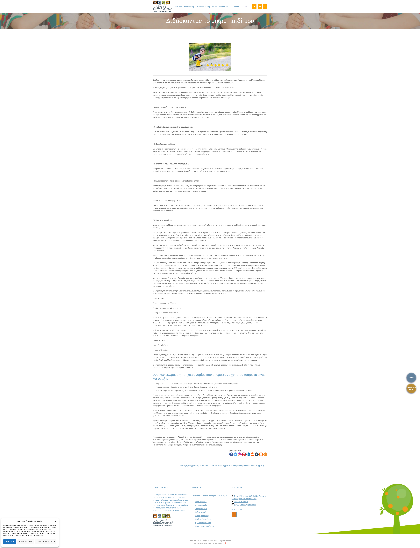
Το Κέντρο (178, 7)
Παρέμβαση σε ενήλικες (204, 526)
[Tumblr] (257, 454)
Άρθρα (214, 7)
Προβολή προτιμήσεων (45, 542)
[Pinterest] (244, 454)
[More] (265, 454)
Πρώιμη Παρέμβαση (203, 519)
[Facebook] (254, 6)
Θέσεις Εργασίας (238, 509)
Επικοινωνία (237, 7)
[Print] (261, 454)
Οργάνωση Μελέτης (203, 523)
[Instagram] (260, 6)
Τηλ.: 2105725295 (241, 502)
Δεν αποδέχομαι (25, 542)
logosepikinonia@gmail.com (245, 505)
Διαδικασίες (189, 7)
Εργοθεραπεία (200, 502)
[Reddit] (252, 454)
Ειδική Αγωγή (200, 512)
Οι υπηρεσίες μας (203, 7)
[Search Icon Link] (250, 6)
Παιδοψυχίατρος (202, 516)
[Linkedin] (248, 454)
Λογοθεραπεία (201, 505)
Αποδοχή (10, 542)
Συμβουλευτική (201, 509)
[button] (55, 521)
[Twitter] (235, 454)
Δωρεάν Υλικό (224, 7)
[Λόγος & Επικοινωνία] (162, 6)
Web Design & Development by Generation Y (208, 543)
